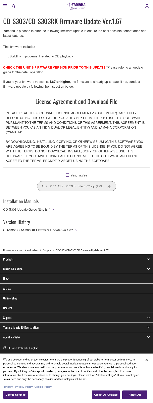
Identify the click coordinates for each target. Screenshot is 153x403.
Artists (7, 288)
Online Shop (10, 298)
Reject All (135, 394)
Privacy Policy (24, 386)
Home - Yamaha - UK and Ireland (21, 250)
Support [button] (7, 317)
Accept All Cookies (106, 394)
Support (47, 250)
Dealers (7, 307)
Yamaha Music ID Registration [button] (21, 327)
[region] (76, 378)
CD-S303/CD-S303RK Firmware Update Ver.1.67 (38, 230)
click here (10, 379)
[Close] (146, 360)
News (6, 278)
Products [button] (8, 259)
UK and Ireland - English (23, 348)
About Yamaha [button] (11, 337)
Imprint (8, 386)
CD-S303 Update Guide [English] (26, 209)
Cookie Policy (43, 386)
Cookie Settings (16, 394)
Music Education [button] (13, 268)
